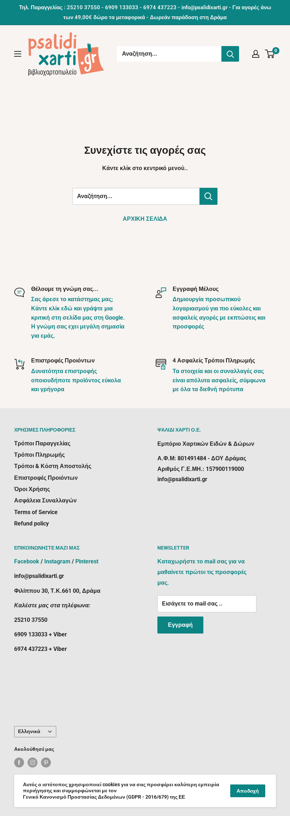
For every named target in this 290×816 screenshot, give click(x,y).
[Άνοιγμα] (17, 54)
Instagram (57, 561)
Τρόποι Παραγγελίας (42, 443)
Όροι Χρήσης (32, 489)
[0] (270, 54)
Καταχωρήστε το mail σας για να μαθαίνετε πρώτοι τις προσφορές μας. (201, 572)
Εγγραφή (180, 624)
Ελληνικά (29, 731)
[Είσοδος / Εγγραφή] (255, 54)
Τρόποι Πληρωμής (39, 454)
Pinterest (86, 561)
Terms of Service (36, 512)
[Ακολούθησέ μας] (19, 762)
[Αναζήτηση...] (230, 54)
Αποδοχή (248, 791)
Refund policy (31, 523)
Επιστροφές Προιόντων (46, 477)
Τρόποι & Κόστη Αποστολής (52, 466)
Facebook (26, 561)
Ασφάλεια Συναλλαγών (45, 500)
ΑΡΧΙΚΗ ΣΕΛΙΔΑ (145, 218)
